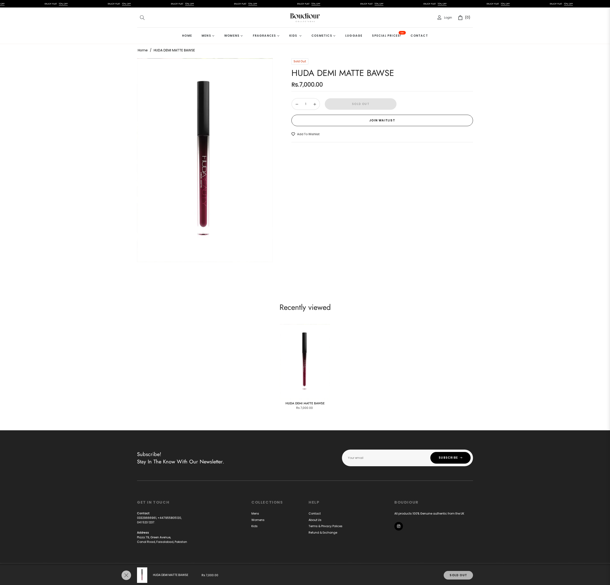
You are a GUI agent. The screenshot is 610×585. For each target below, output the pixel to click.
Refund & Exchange (323, 532)
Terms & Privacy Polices (325, 526)
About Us (315, 520)
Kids (254, 526)
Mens (255, 513)
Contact (315, 513)
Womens (257, 520)
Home (143, 50)
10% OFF (45, 3)
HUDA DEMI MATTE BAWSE (305, 403)
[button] (142, 18)
